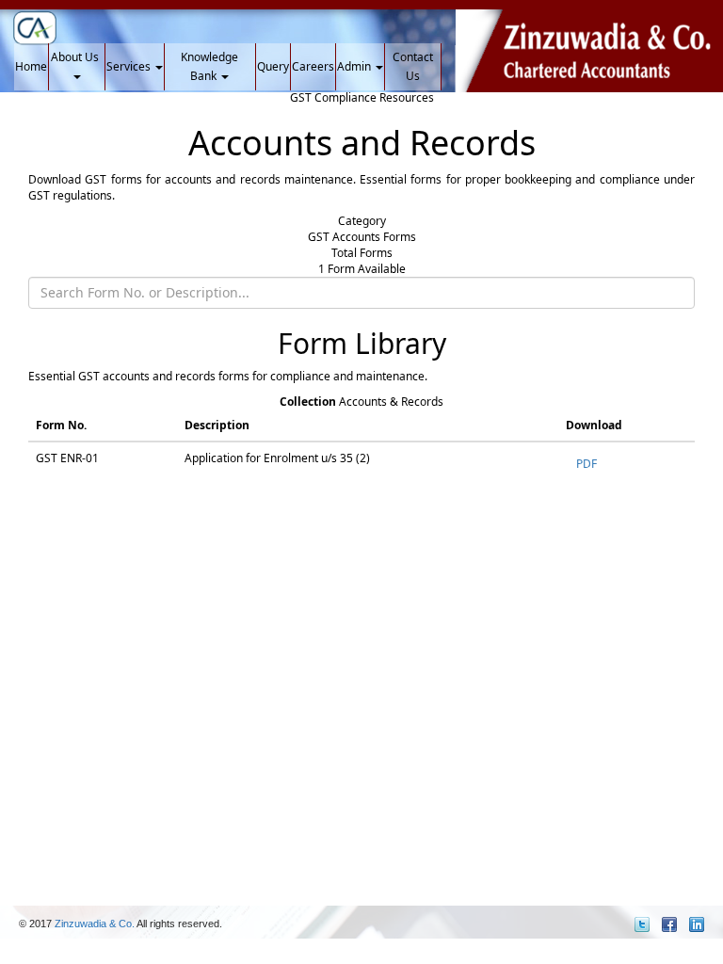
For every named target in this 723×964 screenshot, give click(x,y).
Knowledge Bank (209, 66)
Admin (355, 66)
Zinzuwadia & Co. (94, 923)
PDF (586, 464)
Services (129, 66)
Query (273, 66)
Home (31, 66)
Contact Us (413, 66)
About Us (76, 57)
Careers (313, 66)
